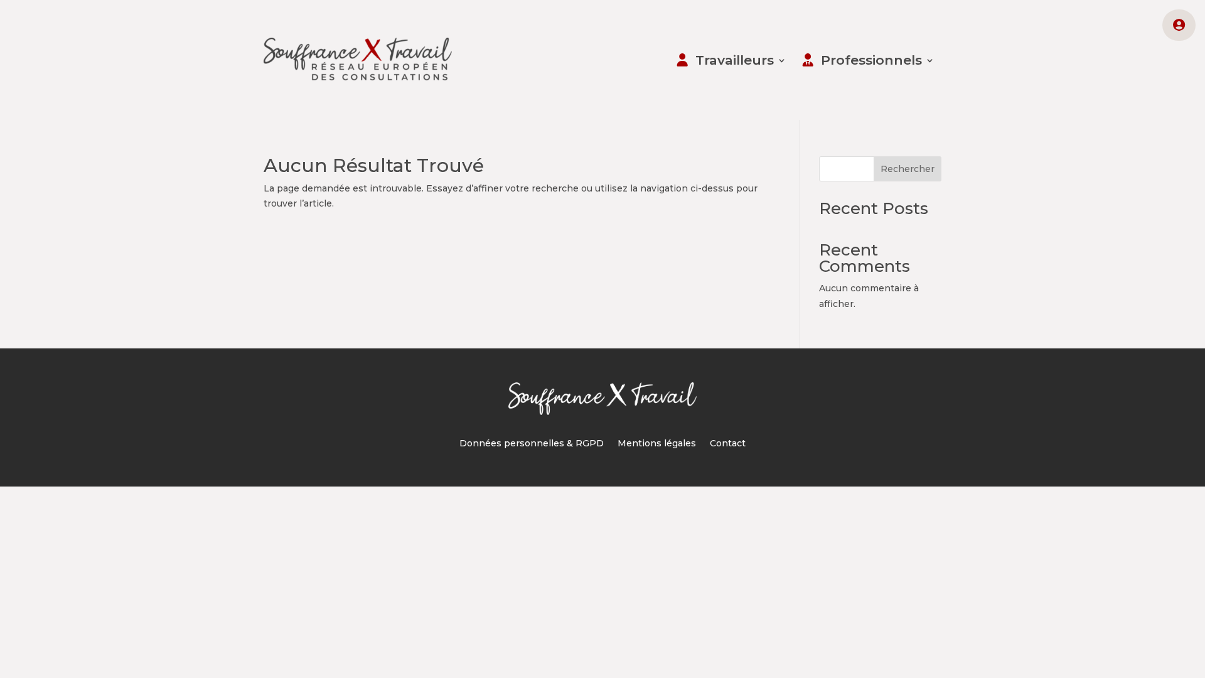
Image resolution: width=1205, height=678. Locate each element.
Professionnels (871, 60)
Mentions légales (657, 444)
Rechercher (908, 169)
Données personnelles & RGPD (531, 444)
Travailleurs (734, 60)
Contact (728, 444)
